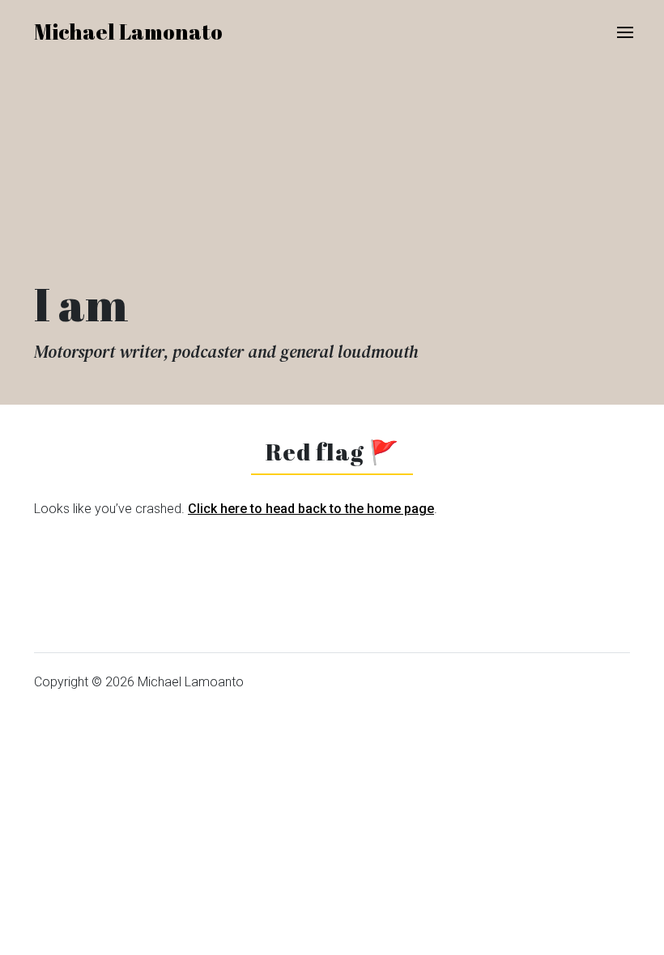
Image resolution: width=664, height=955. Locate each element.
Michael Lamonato (128, 31)
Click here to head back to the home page (311, 508)
